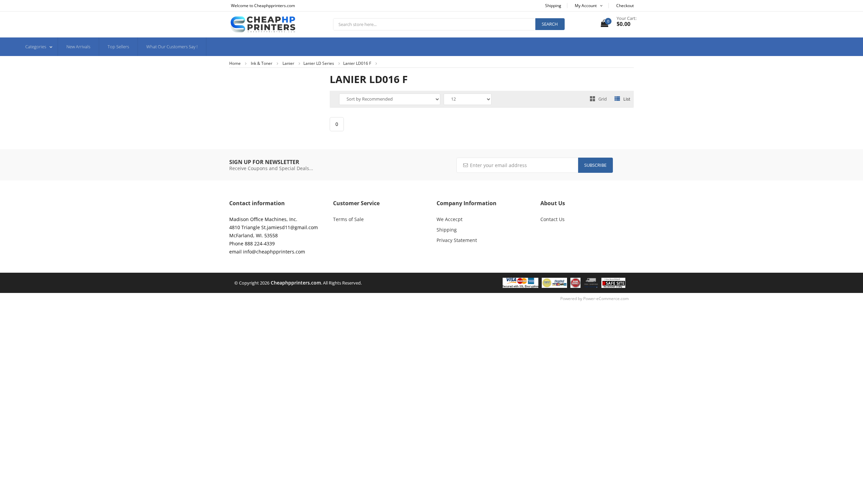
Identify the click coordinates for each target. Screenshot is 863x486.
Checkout (625, 5)
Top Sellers (118, 47)
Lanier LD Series (318, 63)
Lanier (288, 63)
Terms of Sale (348, 219)
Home (235, 63)
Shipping (447, 229)
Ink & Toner (261, 63)
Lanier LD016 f (357, 63)
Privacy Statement (457, 240)
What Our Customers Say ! (172, 47)
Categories (35, 47)
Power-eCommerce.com (606, 298)
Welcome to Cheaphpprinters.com (263, 5)
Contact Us (552, 219)
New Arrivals (78, 47)
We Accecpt (450, 219)
